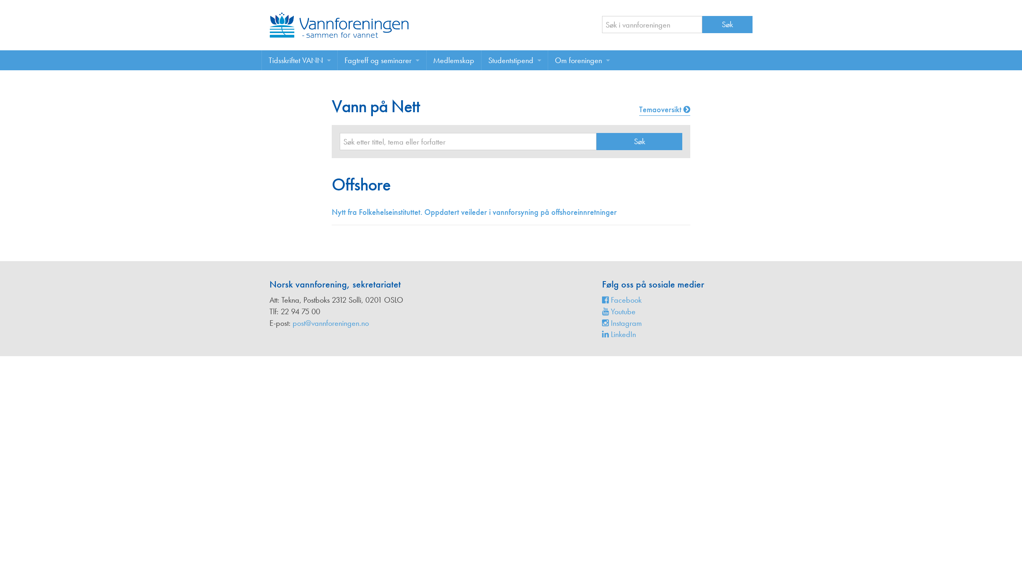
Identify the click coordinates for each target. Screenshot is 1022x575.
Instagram (625, 323)
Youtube (622, 311)
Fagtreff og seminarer (378, 60)
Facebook (625, 300)
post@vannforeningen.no (331, 323)
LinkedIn (622, 334)
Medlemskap (453, 60)
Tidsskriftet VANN (296, 60)
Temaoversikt (661, 109)
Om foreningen (578, 60)
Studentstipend (510, 60)
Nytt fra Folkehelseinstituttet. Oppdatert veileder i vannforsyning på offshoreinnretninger (474, 212)
